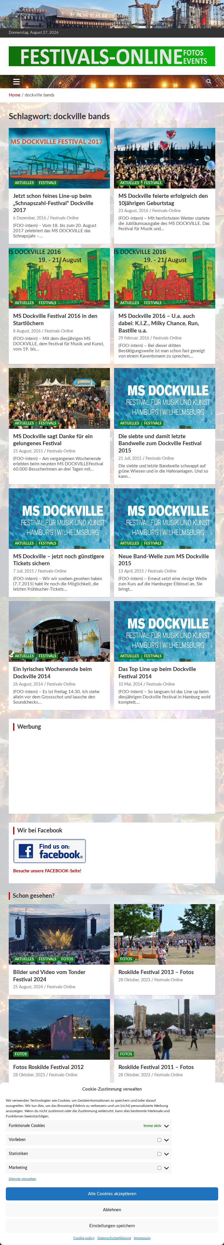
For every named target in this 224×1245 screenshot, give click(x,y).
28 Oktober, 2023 (134, 980)
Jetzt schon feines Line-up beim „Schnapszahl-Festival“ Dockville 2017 (53, 203)
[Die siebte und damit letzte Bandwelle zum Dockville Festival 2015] (165, 398)
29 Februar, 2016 (133, 338)
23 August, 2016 (133, 211)
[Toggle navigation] (16, 81)
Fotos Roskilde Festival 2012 (48, 1067)
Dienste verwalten (22, 1179)
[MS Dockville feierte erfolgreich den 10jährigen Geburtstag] (165, 158)
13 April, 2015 (131, 571)
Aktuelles (24, 183)
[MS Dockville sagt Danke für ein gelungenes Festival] (59, 398)
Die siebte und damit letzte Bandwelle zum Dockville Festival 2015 (160, 444)
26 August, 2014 (28, 684)
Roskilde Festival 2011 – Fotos (156, 1067)
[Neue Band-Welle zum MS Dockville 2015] (165, 518)
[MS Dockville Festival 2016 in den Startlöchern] (59, 278)
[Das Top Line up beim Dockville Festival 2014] (165, 631)
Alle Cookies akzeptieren (112, 1194)
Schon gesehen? (34, 896)
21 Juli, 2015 (129, 459)
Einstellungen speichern (112, 1226)
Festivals (47, 183)
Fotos (67, 959)
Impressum (142, 1238)
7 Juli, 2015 (23, 571)
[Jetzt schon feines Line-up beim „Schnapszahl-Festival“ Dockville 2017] (59, 158)
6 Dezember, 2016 (29, 218)
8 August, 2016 (27, 331)
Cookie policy (84, 1238)
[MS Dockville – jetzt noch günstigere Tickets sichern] (59, 518)
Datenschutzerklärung (114, 1238)
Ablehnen (112, 1210)
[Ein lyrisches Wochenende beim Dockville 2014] (59, 631)
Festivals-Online (64, 218)
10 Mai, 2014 (130, 684)
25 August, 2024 (28, 987)
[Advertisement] (112, 771)
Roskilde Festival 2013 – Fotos (156, 972)
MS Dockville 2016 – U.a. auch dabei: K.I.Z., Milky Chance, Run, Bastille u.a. (158, 323)
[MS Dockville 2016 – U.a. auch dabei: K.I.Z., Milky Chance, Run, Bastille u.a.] (165, 278)
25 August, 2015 (28, 451)
